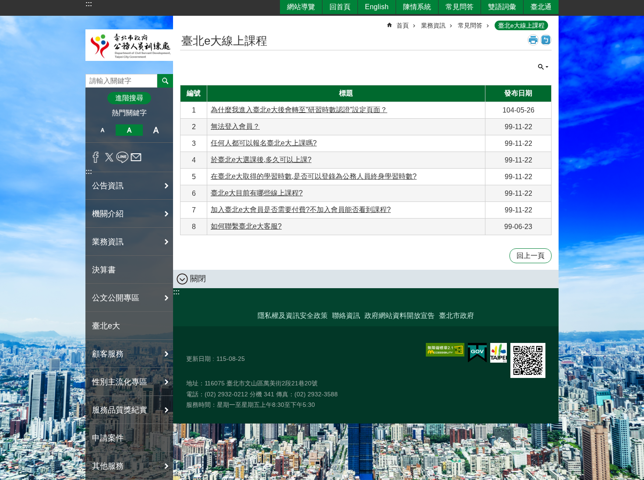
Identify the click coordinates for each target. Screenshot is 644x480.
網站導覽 (301, 7)
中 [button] (129, 130)
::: (88, 3)
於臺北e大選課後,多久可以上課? (261, 159)
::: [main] (185, 21)
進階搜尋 (129, 98)
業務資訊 (433, 25)
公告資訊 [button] (108, 185)
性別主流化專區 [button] (119, 382)
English (377, 7)
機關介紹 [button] (108, 213)
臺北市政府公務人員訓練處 (129, 45)
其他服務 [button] (108, 466)
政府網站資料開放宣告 (399, 315)
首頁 (402, 25)
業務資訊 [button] (108, 241)
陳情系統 (417, 7)
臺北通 (541, 7)
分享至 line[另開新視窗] (122, 157)
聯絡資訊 (346, 315)
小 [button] (102, 130)
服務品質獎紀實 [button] (119, 410)
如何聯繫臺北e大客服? (246, 226)
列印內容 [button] (533, 40)
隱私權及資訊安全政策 (293, 315)
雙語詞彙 (502, 7)
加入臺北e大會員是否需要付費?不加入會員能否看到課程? (301, 209)
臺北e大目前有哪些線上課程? (257, 193)
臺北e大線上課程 (521, 25)
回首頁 (339, 7)
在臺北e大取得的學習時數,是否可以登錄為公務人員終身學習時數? (314, 176)
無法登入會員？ (235, 126)
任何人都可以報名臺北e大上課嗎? (264, 143)
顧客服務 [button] (108, 353)
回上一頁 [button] (531, 255)
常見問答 (460, 7)
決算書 (104, 269)
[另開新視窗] (445, 349)
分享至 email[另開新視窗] (136, 157)
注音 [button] (546, 40)
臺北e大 (106, 325)
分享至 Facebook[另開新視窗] (96, 157)
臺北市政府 (456, 315)
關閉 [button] (543, 67)
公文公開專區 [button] (115, 297)
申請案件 (108, 438)
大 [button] (156, 130)
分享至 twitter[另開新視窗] (109, 157)
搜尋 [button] (165, 80)
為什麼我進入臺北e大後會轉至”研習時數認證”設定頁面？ (299, 109)
